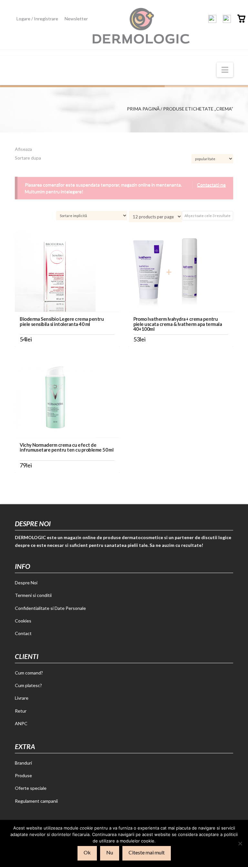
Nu (109, 852)
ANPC (21, 723)
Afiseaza (23, 149)
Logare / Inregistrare (37, 18)
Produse (23, 775)
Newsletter (76, 18)
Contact (23, 633)
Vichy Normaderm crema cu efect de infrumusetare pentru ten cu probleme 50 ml (66, 447)
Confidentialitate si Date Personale (50, 608)
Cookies (23, 620)
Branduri (23, 763)
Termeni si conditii (33, 595)
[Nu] (240, 843)
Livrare (21, 698)
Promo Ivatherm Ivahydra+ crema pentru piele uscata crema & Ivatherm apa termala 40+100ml (177, 324)
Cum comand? (29, 672)
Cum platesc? (28, 685)
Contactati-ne (211, 184)
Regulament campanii (36, 801)
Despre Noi (26, 582)
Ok (87, 852)
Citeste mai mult (147, 852)
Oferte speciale (30, 788)
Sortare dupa (28, 158)
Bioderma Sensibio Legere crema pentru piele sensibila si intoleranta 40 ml (62, 321)
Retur (20, 711)
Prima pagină (143, 108)
